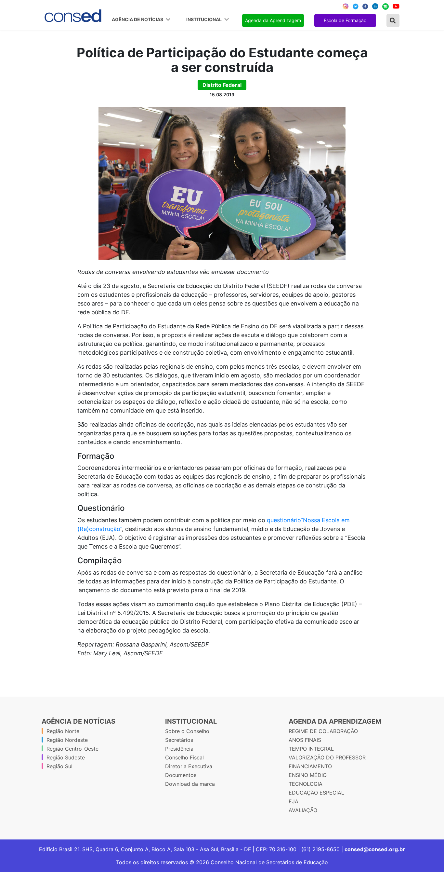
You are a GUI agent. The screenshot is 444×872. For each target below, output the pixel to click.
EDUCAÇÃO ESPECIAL (316, 792)
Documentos (180, 775)
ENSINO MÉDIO (308, 775)
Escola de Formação (345, 20)
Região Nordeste (67, 740)
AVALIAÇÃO (303, 810)
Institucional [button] (204, 19)
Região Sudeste (65, 757)
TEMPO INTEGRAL (311, 748)
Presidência (179, 748)
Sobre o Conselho (187, 731)
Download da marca (190, 784)
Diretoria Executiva (188, 766)
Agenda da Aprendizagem (273, 20)
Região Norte (62, 731)
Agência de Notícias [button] (138, 19)
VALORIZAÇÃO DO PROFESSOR (327, 757)
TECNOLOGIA (305, 784)
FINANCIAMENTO (310, 766)
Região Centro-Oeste (72, 748)
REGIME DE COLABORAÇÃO (323, 731)
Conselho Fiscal (184, 757)
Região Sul (59, 766)
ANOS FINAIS (305, 740)
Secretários (179, 740)
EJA (293, 801)
